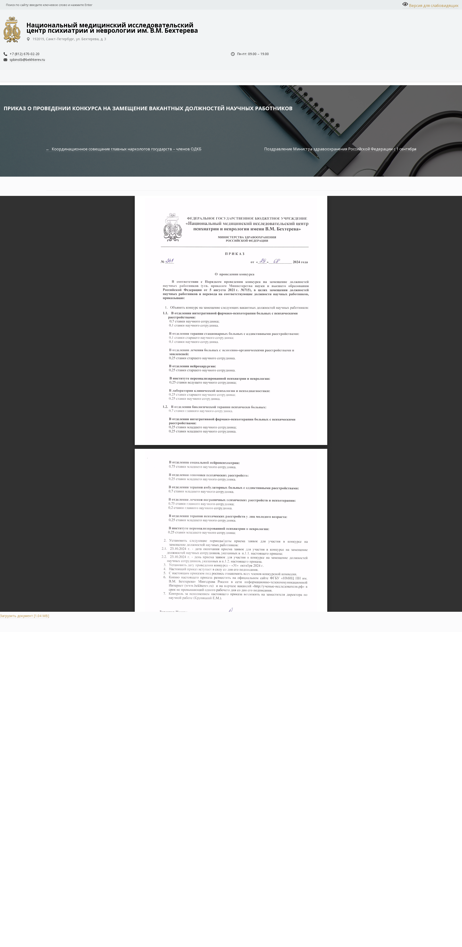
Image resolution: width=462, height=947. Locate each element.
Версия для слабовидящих (433, 5)
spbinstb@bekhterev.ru (27, 59)
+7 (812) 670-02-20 (24, 54)
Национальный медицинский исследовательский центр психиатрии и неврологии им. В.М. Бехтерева (112, 28)
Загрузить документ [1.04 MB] (24, 615)
